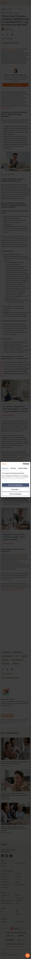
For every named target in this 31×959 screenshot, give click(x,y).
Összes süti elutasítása (15, 494)
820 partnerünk (9, 475)
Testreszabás (14, 489)
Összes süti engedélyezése (15, 485)
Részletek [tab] (13, 468)
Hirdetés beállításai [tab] (23, 468)
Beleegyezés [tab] (5, 468)
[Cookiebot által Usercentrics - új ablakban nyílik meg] (22, 464)
